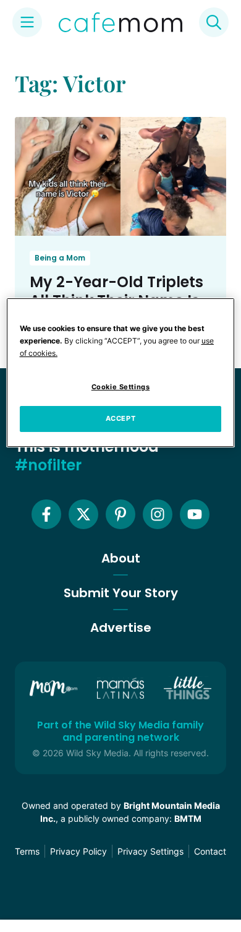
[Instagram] (157, 514)
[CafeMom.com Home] (120, 22)
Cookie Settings (120, 387)
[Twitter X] (83, 514)
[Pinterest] (120, 514)
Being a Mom (60, 257)
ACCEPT (120, 418)
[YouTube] (194, 514)
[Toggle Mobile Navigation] (27, 22)
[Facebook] (46, 514)
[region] (120, 372)
